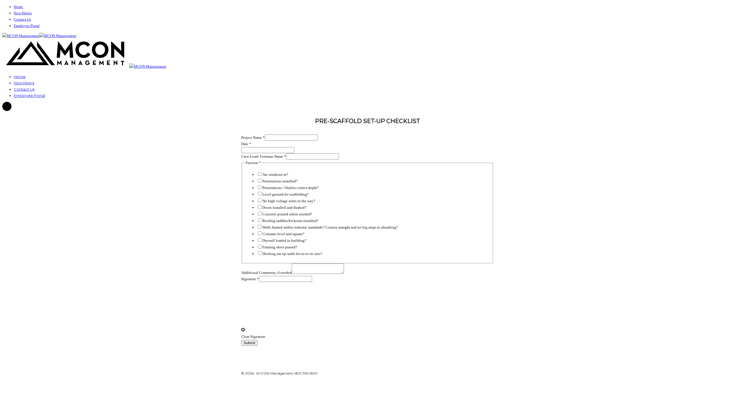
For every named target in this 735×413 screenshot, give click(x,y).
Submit (249, 343)
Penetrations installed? (280, 181)
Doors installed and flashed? (284, 207)
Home (18, 7)
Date (246, 144)
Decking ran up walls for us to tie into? (292, 254)
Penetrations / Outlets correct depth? (290, 188)
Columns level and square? (283, 234)
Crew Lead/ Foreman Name (263, 156)
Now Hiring (23, 13)
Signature (250, 279)
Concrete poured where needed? (287, 214)
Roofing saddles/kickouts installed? (290, 221)
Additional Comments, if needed (266, 272)
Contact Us (22, 19)
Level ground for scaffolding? (285, 194)
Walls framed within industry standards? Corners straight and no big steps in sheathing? (330, 227)
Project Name (253, 137)
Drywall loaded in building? (284, 240)
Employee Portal (27, 26)
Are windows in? (275, 174)
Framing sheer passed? (279, 247)
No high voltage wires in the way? (288, 201)
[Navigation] (6, 106)
